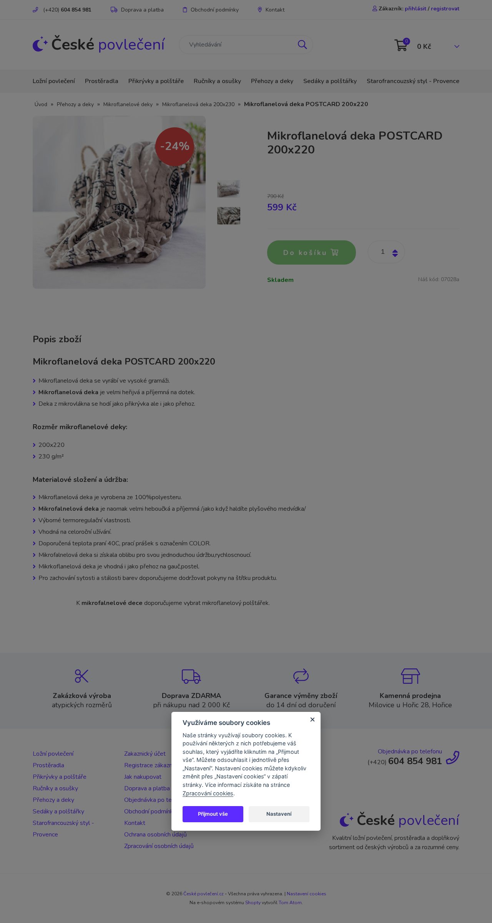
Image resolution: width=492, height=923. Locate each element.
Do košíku (307, 252)
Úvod (41, 104)
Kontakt (275, 9)
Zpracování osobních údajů (159, 846)
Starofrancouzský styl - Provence (413, 81)
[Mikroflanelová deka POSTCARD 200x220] (119, 202)
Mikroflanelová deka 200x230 (198, 104)
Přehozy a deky (272, 81)
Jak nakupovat (142, 777)
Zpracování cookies (208, 793)
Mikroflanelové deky (128, 104)
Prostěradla (101, 81)
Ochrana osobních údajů (155, 834)
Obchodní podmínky (215, 9)
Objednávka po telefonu (156, 800)
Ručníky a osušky (217, 81)
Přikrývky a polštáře (156, 81)
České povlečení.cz (203, 894)
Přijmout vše (213, 814)
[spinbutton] (386, 251)
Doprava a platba (142, 9)
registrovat (445, 8)
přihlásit (415, 8)
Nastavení (278, 814)
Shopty (253, 903)
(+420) (66, 9)
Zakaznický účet (145, 754)
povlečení (108, 44)
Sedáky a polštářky (330, 81)
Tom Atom (290, 903)
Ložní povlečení (54, 81)
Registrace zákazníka (152, 765)
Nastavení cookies (306, 894)
